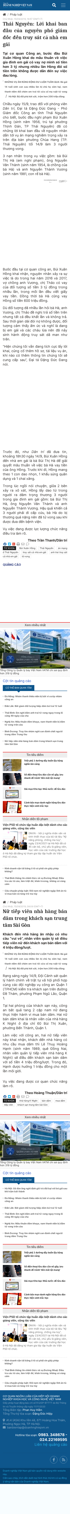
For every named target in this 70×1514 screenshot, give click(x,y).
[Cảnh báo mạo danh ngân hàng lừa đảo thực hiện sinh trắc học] (13, 807)
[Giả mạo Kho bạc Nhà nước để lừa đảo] (13, 793)
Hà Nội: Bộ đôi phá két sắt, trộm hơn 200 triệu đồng (37, 96)
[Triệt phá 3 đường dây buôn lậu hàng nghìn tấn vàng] (13, 765)
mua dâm (60, 1100)
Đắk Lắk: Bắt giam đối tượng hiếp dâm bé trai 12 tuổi (33, 706)
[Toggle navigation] (63, 5)
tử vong (26, 556)
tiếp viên (8, 1104)
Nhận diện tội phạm (35, 819)
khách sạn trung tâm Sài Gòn (33, 1104)
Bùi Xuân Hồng (27, 548)
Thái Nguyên (46, 548)
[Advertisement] (35, 405)
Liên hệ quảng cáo (51, 1444)
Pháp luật (16, 14)
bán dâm (46, 1100)
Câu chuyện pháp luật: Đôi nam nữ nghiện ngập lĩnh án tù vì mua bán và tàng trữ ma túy (35, 892)
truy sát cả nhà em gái (34, 552)
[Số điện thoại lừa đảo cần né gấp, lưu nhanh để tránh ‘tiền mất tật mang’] (13, 779)
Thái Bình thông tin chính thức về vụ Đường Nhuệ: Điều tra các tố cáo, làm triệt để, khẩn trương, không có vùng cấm (35, 881)
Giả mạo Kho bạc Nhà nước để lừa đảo (44, 789)
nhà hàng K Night (28, 1100)
